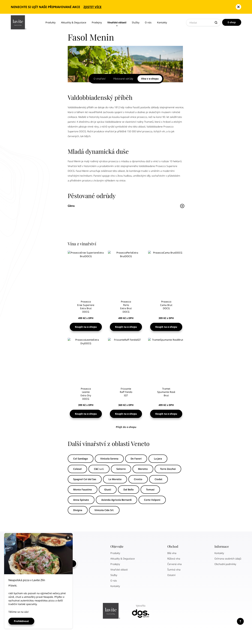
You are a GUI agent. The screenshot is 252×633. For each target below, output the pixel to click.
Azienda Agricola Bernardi (116, 499)
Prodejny (97, 22)
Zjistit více (92, 7)
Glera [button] (71, 205)
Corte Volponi (152, 499)
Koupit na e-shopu (86, 326)
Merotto (143, 468)
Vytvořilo (140, 605)
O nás (148, 22)
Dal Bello (128, 489)
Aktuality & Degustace (73, 22)
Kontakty (162, 22)
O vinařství (99, 78)
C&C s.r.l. (99, 468)
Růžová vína (173, 558)
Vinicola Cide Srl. (104, 510)
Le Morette (115, 479)
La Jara (158, 458)
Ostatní (171, 575)
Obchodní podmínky (225, 564)
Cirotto (138, 479)
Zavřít (68, 538)
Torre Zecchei (168, 468)
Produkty (50, 22)
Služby (135, 22)
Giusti (107, 489)
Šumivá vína (174, 569)
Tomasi (150, 489)
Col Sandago (80, 458)
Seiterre (121, 468)
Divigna (77, 510)
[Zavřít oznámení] (238, 7)
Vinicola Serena (109, 458)
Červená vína (174, 564)
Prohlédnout (21, 621)
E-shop (232, 22)
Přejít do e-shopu (126, 427)
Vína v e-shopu (150, 78)
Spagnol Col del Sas (84, 479)
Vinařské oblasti (116, 22)
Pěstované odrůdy (123, 78)
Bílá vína (171, 553)
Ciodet (158, 479)
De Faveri (136, 458)
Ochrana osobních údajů (227, 558)
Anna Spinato (81, 499)
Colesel (77, 468)
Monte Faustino (82, 489)
